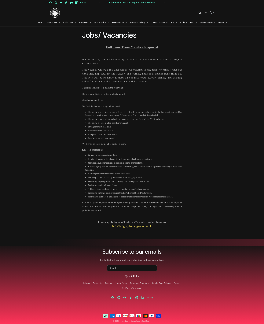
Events (176, 283)
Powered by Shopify (143, 321)
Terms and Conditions (139, 283)
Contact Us (97, 283)
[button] (53, 22)
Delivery (86, 283)
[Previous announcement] (100, 2)
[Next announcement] (164, 2)
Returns (108, 283)
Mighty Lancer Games (128, 321)
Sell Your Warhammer (132, 288)
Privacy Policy (121, 283)
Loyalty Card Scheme (161, 283)
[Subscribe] (154, 268)
